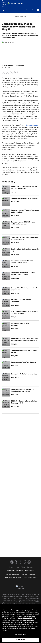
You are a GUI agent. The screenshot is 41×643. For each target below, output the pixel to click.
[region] (20, 623)
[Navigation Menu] (38, 10)
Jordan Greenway (32, 125)
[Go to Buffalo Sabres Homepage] (16, 3)
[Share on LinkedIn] (11, 72)
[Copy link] (16, 72)
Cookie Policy (28, 618)
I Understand (20, 639)
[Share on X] (7, 72)
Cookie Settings (28, 620)
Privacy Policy (16, 618)
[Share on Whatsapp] (3, 72)
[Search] (3, 10)
